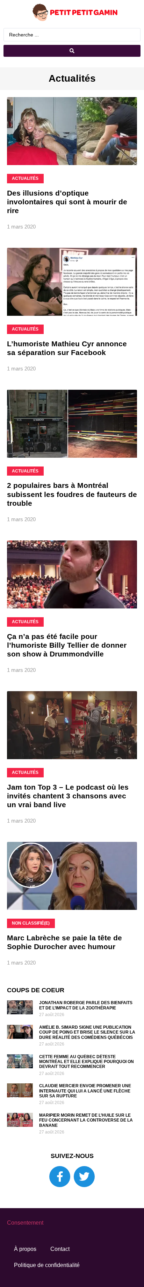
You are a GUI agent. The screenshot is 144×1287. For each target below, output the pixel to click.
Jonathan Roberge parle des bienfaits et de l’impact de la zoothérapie (85, 1005)
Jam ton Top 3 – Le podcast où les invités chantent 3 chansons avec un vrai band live (68, 796)
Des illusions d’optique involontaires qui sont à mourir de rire (67, 201)
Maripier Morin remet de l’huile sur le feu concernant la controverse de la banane (86, 1120)
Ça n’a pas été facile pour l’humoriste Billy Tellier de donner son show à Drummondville (67, 645)
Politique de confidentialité (47, 1265)
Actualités (72, 78)
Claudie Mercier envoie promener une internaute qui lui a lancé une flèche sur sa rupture (85, 1090)
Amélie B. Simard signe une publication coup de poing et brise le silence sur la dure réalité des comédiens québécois (87, 1032)
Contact (60, 1249)
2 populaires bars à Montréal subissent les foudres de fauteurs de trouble (72, 494)
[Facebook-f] (59, 1176)
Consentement (25, 1223)
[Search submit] (72, 51)
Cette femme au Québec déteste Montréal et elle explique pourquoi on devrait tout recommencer (86, 1061)
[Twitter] (84, 1176)
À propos (25, 1249)
